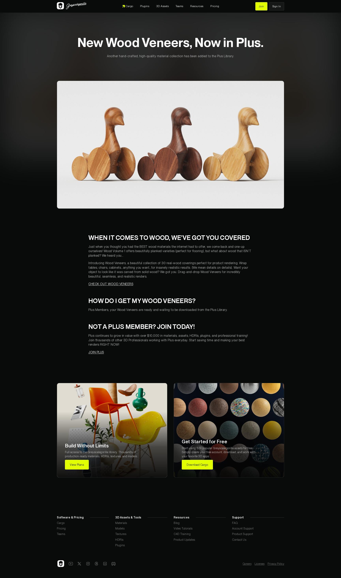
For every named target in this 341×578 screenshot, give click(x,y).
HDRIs (119, 539)
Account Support (243, 528)
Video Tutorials (183, 528)
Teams (61, 534)
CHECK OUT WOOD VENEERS (110, 284)
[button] (162, 6)
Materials (121, 523)
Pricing (61, 528)
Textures (120, 534)
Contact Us (239, 539)
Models (120, 528)
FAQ (235, 523)
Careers (247, 563)
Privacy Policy (276, 563)
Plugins (120, 545)
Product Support (242, 534)
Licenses (259, 563)
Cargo (61, 523)
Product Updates (184, 539)
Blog (177, 523)
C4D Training (182, 534)
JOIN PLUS (96, 352)
